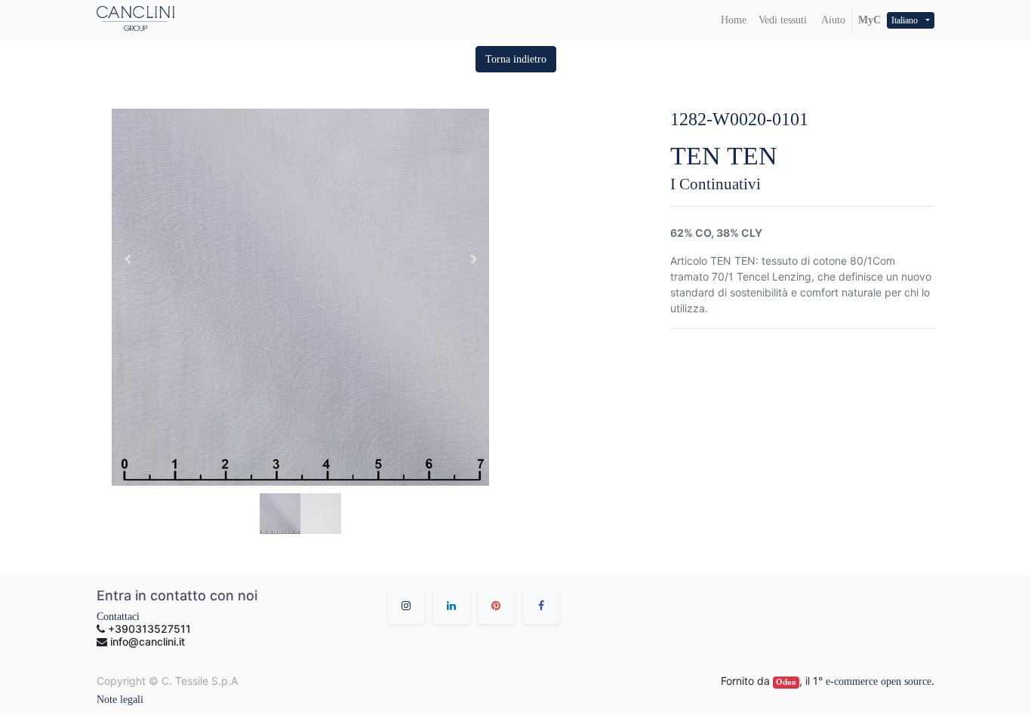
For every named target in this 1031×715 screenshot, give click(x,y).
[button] (515, 59)
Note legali (120, 699)
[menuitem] (733, 20)
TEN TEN (723, 156)
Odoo (786, 682)
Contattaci (118, 616)
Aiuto (832, 20)
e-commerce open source (878, 681)
